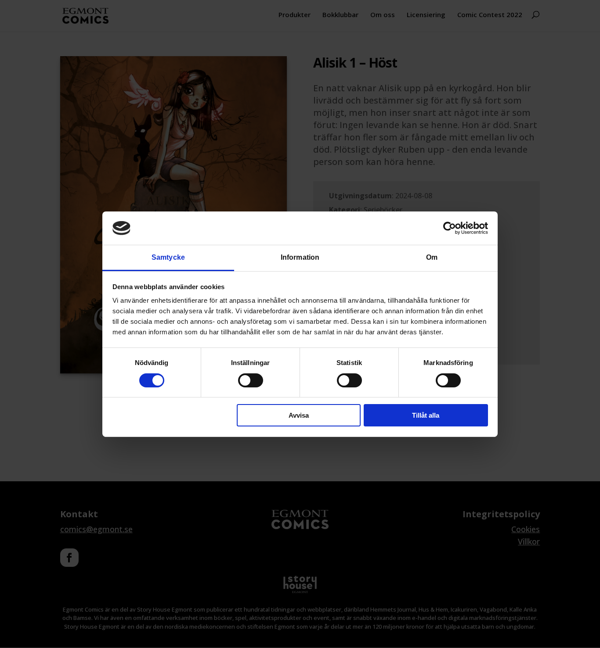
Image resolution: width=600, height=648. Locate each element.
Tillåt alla (425, 415)
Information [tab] (300, 257)
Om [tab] (431, 257)
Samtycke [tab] (168, 257)
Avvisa (299, 415)
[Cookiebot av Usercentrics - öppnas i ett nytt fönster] (449, 228)
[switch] (250, 380)
